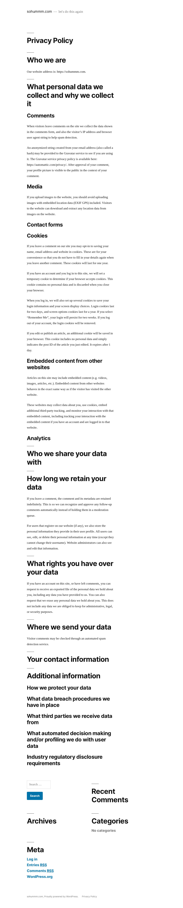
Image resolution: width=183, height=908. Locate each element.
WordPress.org (40, 876)
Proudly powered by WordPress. (61, 896)
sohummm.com (39, 11)
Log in (32, 859)
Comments (40, 871)
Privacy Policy (89, 896)
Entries (37, 865)
